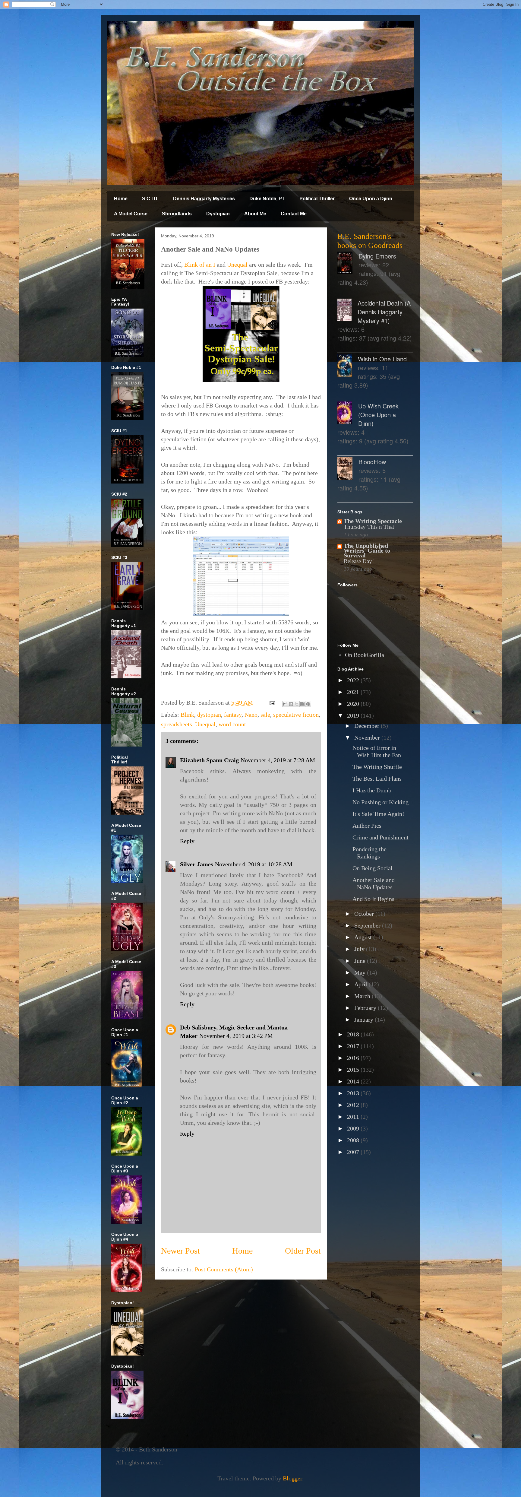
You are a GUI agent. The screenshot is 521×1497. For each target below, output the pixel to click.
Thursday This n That (369, 527)
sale (265, 714)
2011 (354, 1116)
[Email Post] (271, 702)
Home (121, 198)
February (366, 1007)
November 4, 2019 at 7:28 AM (278, 760)
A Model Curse (130, 213)
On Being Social (372, 868)
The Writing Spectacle (373, 521)
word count (232, 724)
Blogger (292, 1478)
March (363, 996)
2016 (354, 1058)
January (364, 1019)
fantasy (233, 714)
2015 (354, 1069)
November (367, 737)
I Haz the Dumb (371, 790)
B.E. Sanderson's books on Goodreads (370, 241)
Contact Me (294, 213)
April (361, 984)
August (363, 937)
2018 (354, 1034)
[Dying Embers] (347, 264)
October (364, 913)
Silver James (196, 864)
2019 (354, 715)
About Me (255, 213)
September (368, 925)
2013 (354, 1093)
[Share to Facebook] (302, 704)
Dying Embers (377, 256)
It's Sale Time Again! (378, 813)
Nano (251, 714)
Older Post (303, 1250)
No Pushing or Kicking (380, 802)
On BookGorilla (364, 655)
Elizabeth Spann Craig (209, 760)
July (360, 949)
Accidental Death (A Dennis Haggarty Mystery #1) (384, 312)
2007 (354, 1152)
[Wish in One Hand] (347, 366)
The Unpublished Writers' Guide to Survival (367, 550)
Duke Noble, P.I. (267, 198)
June (360, 960)
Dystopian (218, 213)
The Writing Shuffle (377, 766)
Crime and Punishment (380, 837)
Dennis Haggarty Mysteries (204, 198)
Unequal (238, 264)
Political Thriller (317, 198)
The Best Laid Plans (377, 778)
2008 (354, 1140)
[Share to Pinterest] (308, 704)
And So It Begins (373, 899)
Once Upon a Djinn (370, 198)
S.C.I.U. (150, 198)
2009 (354, 1128)
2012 (354, 1105)
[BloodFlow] (347, 469)
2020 (354, 703)
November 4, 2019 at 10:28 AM (253, 864)
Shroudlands (177, 213)
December (367, 725)
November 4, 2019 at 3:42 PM (236, 1035)
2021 (354, 692)
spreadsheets (176, 724)
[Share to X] (297, 704)
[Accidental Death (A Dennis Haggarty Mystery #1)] (347, 311)
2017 (354, 1046)
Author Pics (366, 825)
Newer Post (180, 1250)
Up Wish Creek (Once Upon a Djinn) (378, 414)
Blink (187, 714)
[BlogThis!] (291, 704)
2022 (354, 680)
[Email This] (285, 704)
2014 (354, 1081)
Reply (187, 841)
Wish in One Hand (382, 358)
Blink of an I (199, 264)
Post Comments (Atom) (224, 1269)
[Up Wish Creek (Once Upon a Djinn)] (347, 413)
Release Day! (359, 561)
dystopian (209, 714)
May (360, 972)
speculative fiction (296, 714)
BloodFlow (372, 461)
